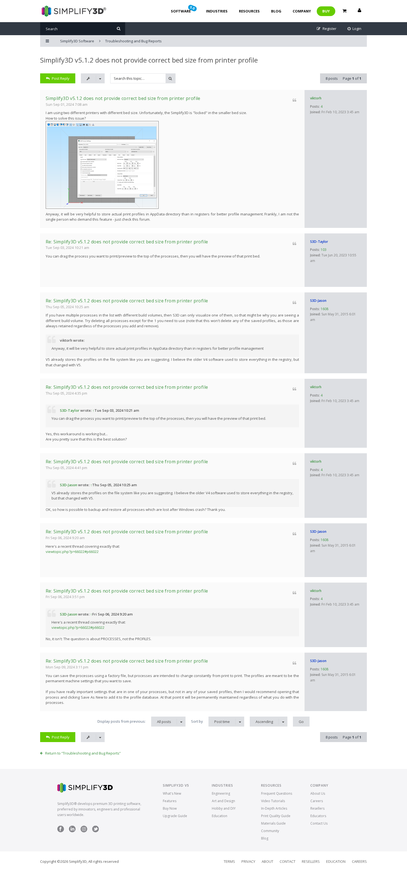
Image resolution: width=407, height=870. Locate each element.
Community (270, 830)
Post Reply (60, 78)
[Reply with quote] (294, 100)
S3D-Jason (318, 300)
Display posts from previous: (134, 721)
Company (302, 11)
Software (183, 9)
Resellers (317, 808)
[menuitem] (354, 28)
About (267, 861)
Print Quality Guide (275, 816)
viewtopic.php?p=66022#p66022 (72, 551)
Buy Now (170, 808)
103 (323, 249)
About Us (317, 793)
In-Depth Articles (274, 808)
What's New (172, 793)
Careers (316, 801)
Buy (326, 11)
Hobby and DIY (224, 808)
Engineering (221, 793)
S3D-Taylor (319, 241)
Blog (276, 11)
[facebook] (60, 831)
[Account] (359, 11)
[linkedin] (72, 831)
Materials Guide (273, 823)
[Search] (118, 28)
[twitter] (95, 831)
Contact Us (319, 823)
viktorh (315, 98)
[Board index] (73, 11)
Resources (249, 11)
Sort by (210, 721)
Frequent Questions (276, 793)
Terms (229, 861)
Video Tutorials (273, 801)
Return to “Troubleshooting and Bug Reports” (83, 753)
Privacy (248, 861)
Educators (318, 816)
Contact (287, 861)
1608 (324, 309)
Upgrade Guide (175, 816)
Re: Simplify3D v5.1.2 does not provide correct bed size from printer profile (127, 242)
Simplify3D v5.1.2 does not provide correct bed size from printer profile (149, 60)
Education (219, 816)
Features (169, 801)
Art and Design (223, 801)
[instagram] (84, 831)
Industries (217, 11)
